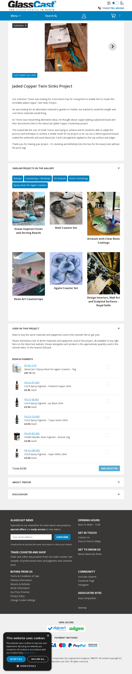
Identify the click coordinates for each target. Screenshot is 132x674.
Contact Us (84, 537)
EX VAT (122, 3)
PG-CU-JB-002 (31, 399)
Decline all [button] (37, 659)
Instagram (83, 584)
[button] (84, 16)
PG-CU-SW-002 (32, 450)
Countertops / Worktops (38, 178)
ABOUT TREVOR (21, 482)
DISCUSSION (19, 494)
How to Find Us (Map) (89, 541)
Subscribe (62, 537)
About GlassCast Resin (90, 554)
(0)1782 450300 (114, 8)
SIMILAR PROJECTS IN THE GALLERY (33, 168)
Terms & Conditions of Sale (24, 576)
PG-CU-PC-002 (31, 382)
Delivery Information (21, 580)
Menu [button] (14, 16)
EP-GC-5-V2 (30, 365)
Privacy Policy (17, 596)
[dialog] (27, 651)
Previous (17, 42)
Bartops (18, 178)
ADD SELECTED (109, 468)
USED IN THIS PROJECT (25, 328)
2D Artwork (60, 178)
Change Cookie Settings (22, 600)
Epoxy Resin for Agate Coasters (30, 185)
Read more (29, 652)
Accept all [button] (16, 659)
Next (115, 42)
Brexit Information (20, 588)
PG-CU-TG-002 (32, 416)
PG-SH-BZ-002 (32, 433)
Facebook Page (86, 580)
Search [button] (49, 16)
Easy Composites (87, 598)
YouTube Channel (87, 576)
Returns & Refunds (20, 584)
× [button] (48, 636)
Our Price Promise (19, 592)
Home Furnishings (78, 178)
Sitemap (82, 607)
